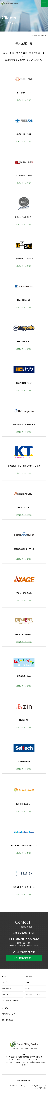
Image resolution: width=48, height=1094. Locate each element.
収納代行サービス (8, 1014)
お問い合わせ (7, 994)
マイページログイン (33, 994)
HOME (4, 976)
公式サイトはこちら (24, 100)
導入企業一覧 (7, 988)
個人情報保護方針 (24, 1080)
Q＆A (27, 982)
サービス (5, 982)
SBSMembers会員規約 (10, 1000)
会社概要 (29, 976)
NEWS (28, 988)
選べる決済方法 (8, 1020)
